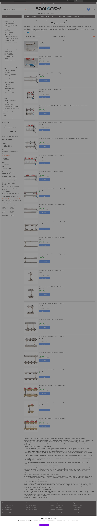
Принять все (44, 525)
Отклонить (54, 525)
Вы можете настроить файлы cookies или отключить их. (48, 522)
